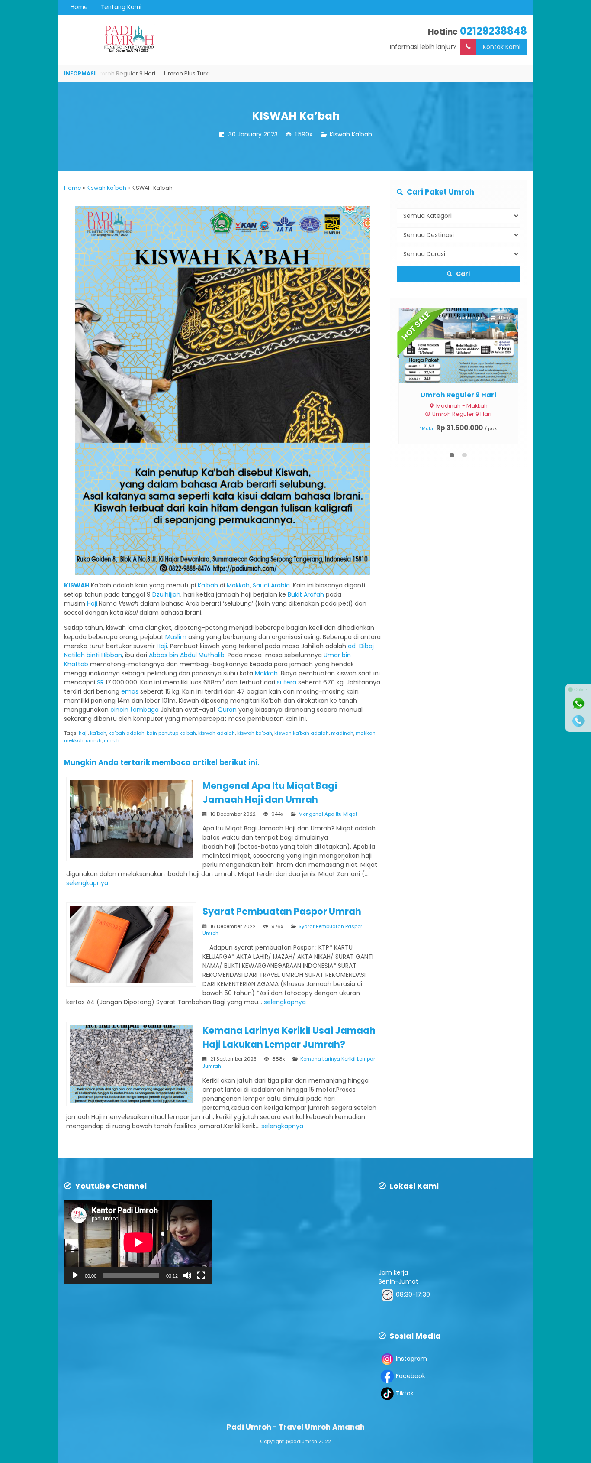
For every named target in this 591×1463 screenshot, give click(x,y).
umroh (111, 740)
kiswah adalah (216, 733)
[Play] (75, 1275)
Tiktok (405, 1393)
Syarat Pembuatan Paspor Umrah (281, 911)
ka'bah (98, 733)
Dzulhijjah (166, 594)
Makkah (238, 585)
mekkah (74, 740)
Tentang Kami (121, 7)
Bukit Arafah (306, 594)
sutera (286, 682)
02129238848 (493, 31)
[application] (138, 1242)
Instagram (411, 1358)
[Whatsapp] (578, 703)
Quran (227, 709)
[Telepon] (578, 720)
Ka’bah (208, 585)
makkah (366, 733)
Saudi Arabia (271, 585)
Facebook (410, 1376)
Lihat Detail (466, 345)
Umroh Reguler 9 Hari (458, 394)
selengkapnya (87, 883)
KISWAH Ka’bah (296, 115)
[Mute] (187, 1275)
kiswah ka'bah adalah (301, 733)
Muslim (175, 637)
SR (100, 682)
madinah (342, 733)
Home (79, 7)
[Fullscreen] (201, 1275)
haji (83, 733)
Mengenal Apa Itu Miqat (328, 814)
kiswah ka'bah (254, 733)
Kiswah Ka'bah (351, 134)
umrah (94, 740)
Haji (92, 603)
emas (129, 691)
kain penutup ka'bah (171, 733)
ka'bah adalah (127, 733)
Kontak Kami (501, 46)
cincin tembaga (134, 709)
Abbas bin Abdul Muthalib (187, 655)
